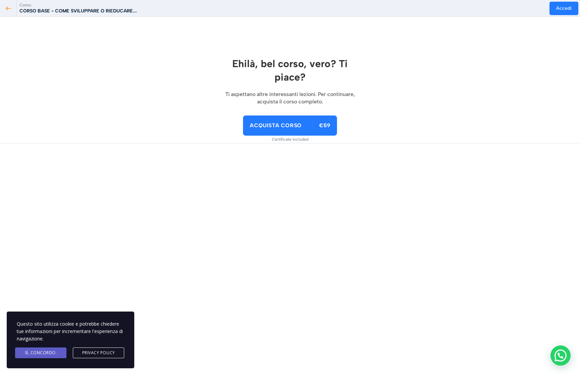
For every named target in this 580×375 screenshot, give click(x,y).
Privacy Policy (98, 353)
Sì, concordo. (41, 353)
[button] (560, 355)
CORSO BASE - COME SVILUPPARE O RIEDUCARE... (78, 11)
